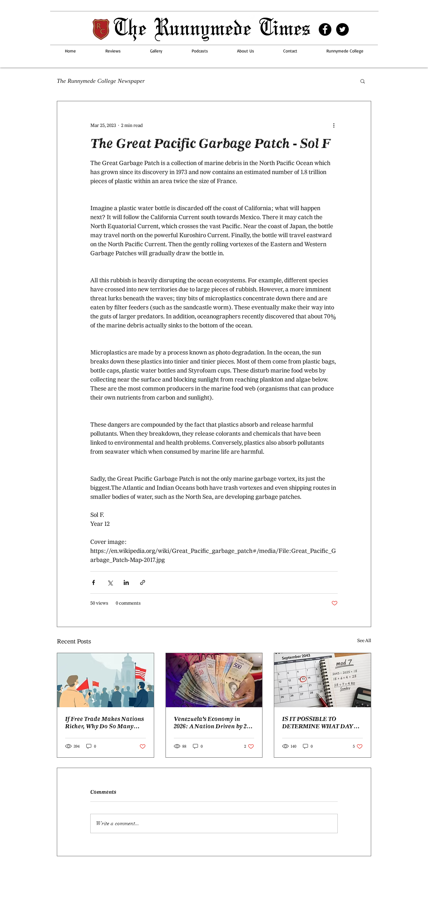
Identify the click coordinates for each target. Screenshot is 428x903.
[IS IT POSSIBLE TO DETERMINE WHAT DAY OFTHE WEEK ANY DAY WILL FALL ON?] (322, 680)
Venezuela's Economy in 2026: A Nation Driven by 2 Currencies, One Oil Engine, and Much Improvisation (212, 722)
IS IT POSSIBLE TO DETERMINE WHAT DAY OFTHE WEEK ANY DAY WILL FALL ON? (317, 722)
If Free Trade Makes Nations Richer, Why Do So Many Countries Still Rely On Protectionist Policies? (104, 722)
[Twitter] (342, 29)
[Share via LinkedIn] (126, 582)
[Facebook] (325, 29)
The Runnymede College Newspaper (101, 81)
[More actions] (334, 125)
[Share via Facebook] (93, 582)
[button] (362, 81)
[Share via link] (142, 582)
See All (364, 640)
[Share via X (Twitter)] (110, 582)
